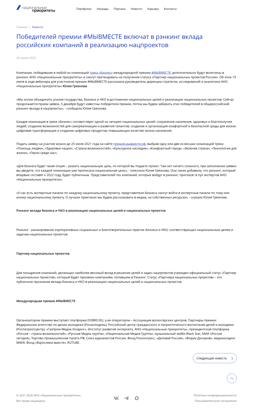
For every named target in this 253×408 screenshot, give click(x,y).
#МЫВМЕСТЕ (161, 73)
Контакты (170, 9)
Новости (136, 9)
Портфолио (84, 9)
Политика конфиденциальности (215, 395)
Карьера (153, 9)
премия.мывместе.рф (129, 144)
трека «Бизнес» (101, 73)
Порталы (120, 9)
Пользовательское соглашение (216, 401)
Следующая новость (212, 358)
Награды (102, 9)
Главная (21, 27)
